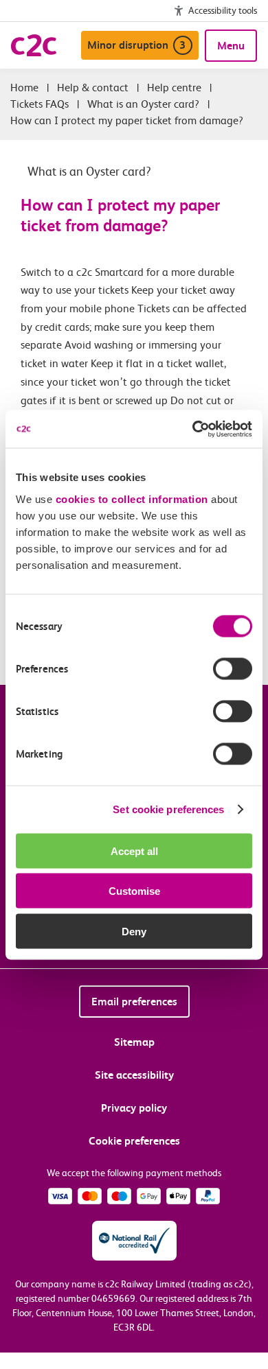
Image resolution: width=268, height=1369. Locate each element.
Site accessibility (134, 1074)
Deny (134, 931)
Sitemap (134, 1042)
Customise (134, 891)
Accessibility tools (222, 10)
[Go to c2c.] (24, 87)
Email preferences (134, 1001)
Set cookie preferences (168, 809)
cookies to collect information (132, 498)
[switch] (232, 668)
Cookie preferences (134, 1140)
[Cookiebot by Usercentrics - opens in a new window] (192, 429)
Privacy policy (134, 1107)
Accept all (134, 850)
